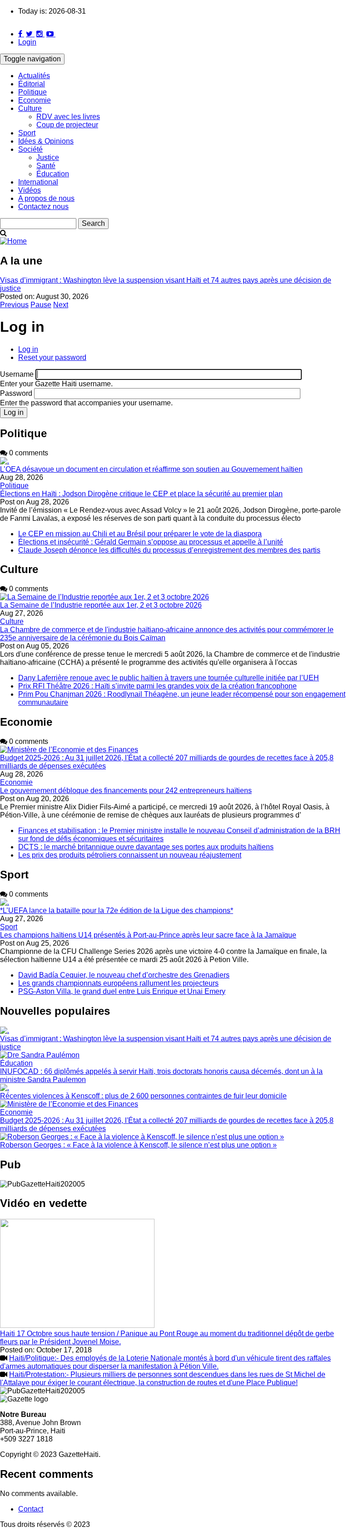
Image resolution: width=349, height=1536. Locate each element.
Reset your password (52, 357)
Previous (14, 305)
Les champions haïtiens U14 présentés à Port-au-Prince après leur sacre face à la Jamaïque (148, 935)
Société (30, 149)
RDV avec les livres (68, 116)
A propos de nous (46, 198)
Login (27, 42)
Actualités (34, 76)
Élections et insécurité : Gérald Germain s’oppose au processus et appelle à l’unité (150, 542)
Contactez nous (43, 206)
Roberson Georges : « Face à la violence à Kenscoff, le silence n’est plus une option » (138, 1145)
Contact (30, 1509)
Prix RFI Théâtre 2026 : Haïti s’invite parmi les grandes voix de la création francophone (157, 686)
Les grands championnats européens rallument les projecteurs (118, 983)
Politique (32, 92)
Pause (40, 305)
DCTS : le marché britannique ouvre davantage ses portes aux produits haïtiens (146, 847)
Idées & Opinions (46, 141)
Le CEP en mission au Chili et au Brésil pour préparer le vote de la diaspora (140, 534)
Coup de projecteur (67, 125)
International (38, 182)
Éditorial (31, 84)
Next (60, 305)
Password (16, 393)
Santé (45, 166)
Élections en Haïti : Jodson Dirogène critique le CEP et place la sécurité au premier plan (141, 494)
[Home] (13, 241)
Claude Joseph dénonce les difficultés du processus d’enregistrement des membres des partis (169, 550)
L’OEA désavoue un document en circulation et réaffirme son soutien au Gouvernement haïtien (151, 469)
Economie (34, 100)
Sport (26, 133)
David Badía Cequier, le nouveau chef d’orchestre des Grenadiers (123, 975)
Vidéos (29, 190)
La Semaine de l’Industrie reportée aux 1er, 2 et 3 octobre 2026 (101, 605)
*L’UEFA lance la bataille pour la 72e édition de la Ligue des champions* (116, 910)
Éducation (52, 174)
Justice (47, 157)
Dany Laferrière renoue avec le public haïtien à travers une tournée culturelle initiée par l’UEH (168, 678)
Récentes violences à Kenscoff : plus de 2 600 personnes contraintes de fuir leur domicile (143, 1096)
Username (17, 374)
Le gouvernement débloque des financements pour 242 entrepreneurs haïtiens (126, 790)
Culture (30, 108)
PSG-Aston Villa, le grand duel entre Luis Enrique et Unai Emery (121, 991)
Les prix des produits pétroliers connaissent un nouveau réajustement (129, 855)
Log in (28, 349)
